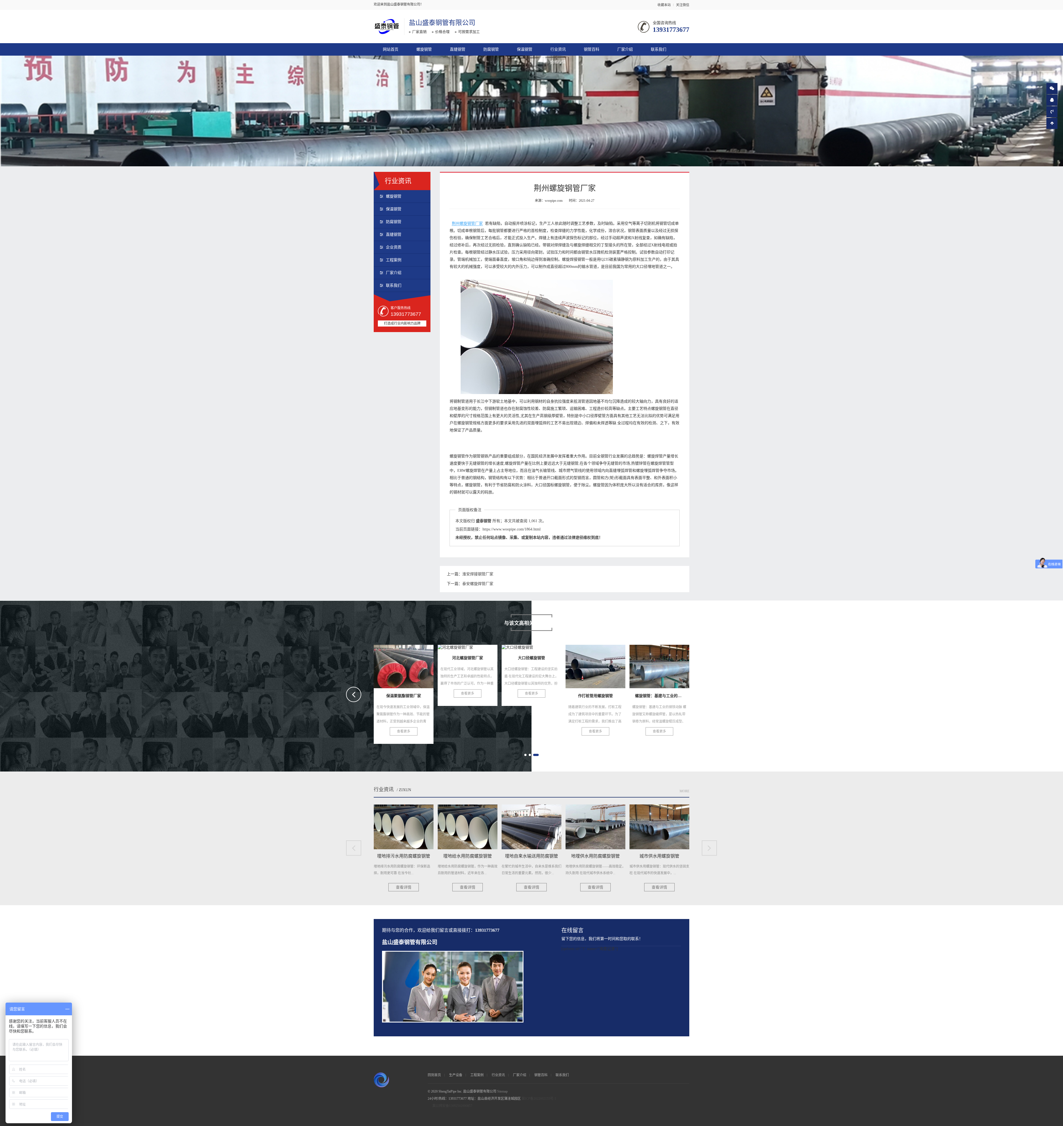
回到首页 (434, 1075)
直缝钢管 (457, 49)
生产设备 (455, 1075)
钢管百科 (591, 49)
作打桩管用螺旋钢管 (467, 664)
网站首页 (390, 49)
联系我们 (658, 49)
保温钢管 (524, 49)
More (684, 791)
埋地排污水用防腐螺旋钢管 (601, 664)
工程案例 (393, 260)
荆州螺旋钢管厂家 (467, 223)
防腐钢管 (491, 49)
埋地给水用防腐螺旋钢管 (663, 664)
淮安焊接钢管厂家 (477, 574)
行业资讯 (558, 49)
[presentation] (353, 694)
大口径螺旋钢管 (403, 664)
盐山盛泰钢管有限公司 (442, 22)
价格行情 (558, 62)
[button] (525, 755)
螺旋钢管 (424, 49)
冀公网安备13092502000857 (452, 1106)
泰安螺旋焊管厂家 (477, 584)
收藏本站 (664, 5)
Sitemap (502, 1091)
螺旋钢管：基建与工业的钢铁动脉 (545, 664)
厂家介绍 (625, 49)
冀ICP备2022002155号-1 (539, 1099)
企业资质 (393, 247)
